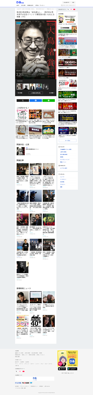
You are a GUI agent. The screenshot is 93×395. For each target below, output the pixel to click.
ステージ (21, 363)
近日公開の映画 (63, 154)
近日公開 (23, 5)
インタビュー (63, 179)
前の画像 (20, 93)
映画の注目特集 (32, 354)
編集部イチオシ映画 (19, 353)
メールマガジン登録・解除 (20, 388)
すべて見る (67, 140)
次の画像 (51, 93)
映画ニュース (24, 354)
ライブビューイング (64, 159)
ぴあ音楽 (27, 361)
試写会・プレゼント (40, 5)
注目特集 (62, 182)
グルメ (42, 363)
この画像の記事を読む (36, 93)
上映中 (17, 5)
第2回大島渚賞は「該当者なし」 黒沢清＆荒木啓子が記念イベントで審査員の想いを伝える (39, 8)
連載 (61, 187)
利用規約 (41, 386)
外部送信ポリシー (34, 386)
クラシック (26, 363)
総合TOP (17, 361)
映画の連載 (17, 356)
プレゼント (62, 184)
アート (16, 363)
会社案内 (17, 386)
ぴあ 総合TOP (66, 2)
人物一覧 (17, 365)
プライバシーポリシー (24, 386)
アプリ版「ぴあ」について (68, 373)
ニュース (62, 176)
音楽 (73, 2)
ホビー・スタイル (48, 363)
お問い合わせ (47, 386)
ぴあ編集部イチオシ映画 (65, 149)
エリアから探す (63, 168)
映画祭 (61, 157)
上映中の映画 (63, 152)
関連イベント (63, 162)
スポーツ (32, 363)
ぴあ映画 (23, 8)
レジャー (37, 363)
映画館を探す (30, 5)
